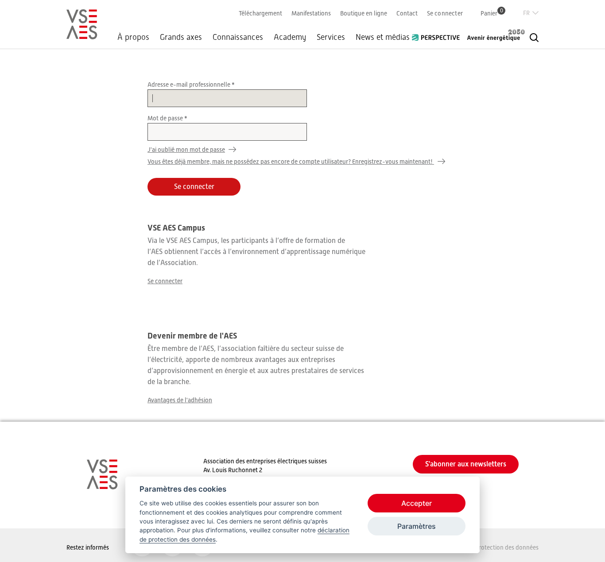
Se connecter (445, 13)
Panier (492, 13)
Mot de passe (165, 118)
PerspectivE (438, 34)
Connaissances (238, 37)
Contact (407, 13)
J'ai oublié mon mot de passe (186, 149)
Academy (290, 37)
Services (331, 37)
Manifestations (311, 13)
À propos (133, 37)
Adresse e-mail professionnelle (189, 84)
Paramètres (416, 526)
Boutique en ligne (363, 13)
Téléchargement (260, 13)
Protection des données (507, 547)
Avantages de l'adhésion (179, 400)
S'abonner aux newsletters (465, 464)
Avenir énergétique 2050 (496, 35)
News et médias (383, 37)
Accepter (416, 503)
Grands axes (181, 37)
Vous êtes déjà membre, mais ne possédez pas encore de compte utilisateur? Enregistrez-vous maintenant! (290, 161)
